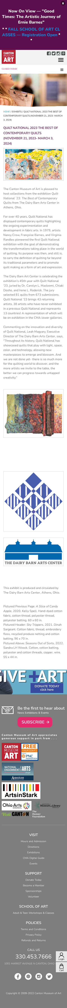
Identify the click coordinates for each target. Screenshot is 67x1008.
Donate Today (47, 686)
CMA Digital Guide (33, 858)
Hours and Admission (33, 841)
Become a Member (33, 885)
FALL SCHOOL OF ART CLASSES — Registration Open (31, 32)
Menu (59, 60)
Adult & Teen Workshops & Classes (33, 913)
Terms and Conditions (33, 929)
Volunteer (33, 896)
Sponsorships (33, 891)
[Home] (9, 57)
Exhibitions (33, 852)
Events (33, 863)
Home (6, 111)
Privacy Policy (34, 935)
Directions (33, 847)
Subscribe (33, 722)
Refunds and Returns (33, 940)
